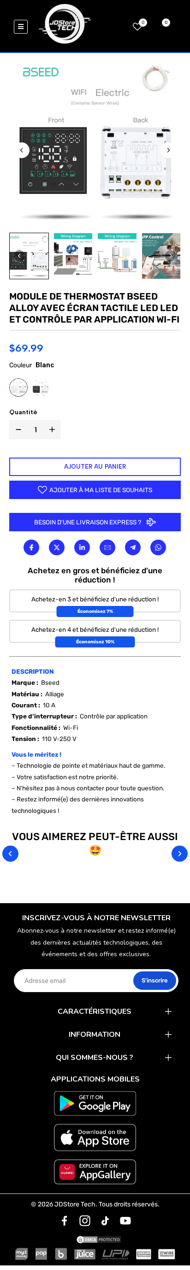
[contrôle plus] (54, 429)
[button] (29, 256)
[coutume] (64, 1221)
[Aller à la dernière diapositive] (22, 150)
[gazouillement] (57, 547)
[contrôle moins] (16, 429)
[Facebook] (31, 547)
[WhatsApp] (158, 547)
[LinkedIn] (82, 547)
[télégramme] (132, 547)
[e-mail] (107, 547)
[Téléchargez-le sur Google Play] (95, 1103)
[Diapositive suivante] (168, 150)
